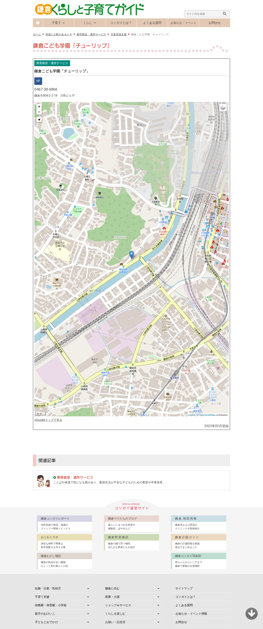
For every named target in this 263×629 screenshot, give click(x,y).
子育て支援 (42, 596)
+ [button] (39, 106)
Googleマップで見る (49, 420)
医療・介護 (112, 596)
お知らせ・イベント (183, 22)
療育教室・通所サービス (52, 63)
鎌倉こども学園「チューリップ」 (62, 71)
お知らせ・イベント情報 (191, 613)
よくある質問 (152, 23)
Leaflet (191, 414)
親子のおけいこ (45, 613)
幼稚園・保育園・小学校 (51, 605)
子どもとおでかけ (46, 622)
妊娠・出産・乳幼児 (48, 588)
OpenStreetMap (207, 414)
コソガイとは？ (121, 23)
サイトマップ (184, 588)
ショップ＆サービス (118, 605)
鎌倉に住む (112, 588)
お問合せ (215, 23)
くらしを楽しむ (115, 613)
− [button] (39, 112)
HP (38, 81)
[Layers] (223, 107)
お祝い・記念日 (115, 622)
